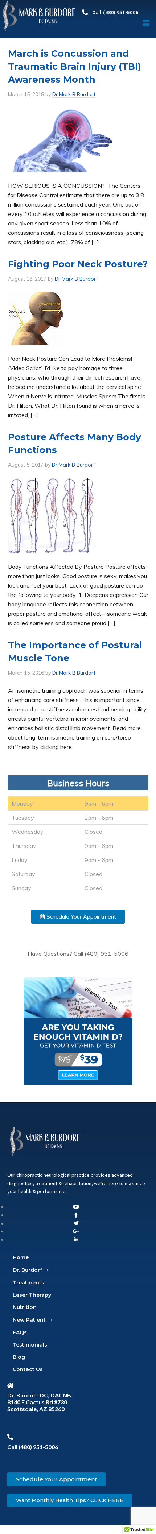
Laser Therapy (32, 1295)
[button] (78, 917)
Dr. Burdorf (27, 1270)
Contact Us (28, 1369)
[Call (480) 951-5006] (85, 12)
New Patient (29, 1320)
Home (21, 1257)
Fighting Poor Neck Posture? (78, 264)
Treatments (28, 1282)
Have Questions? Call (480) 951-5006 (78, 953)
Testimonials (30, 1345)
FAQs (20, 1332)
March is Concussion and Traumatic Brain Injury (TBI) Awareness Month (74, 66)
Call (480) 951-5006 (115, 12)
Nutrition (25, 1307)
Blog (19, 1357)
